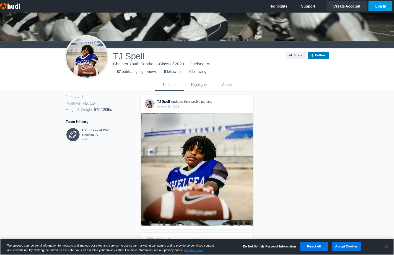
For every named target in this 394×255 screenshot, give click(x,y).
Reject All (314, 246)
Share (297, 55)
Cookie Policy (193, 250)
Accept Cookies (346, 246)
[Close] (387, 247)
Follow (320, 55)
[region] (197, 247)
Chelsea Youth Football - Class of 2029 (148, 64)
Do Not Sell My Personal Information (269, 246)
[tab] (169, 85)
